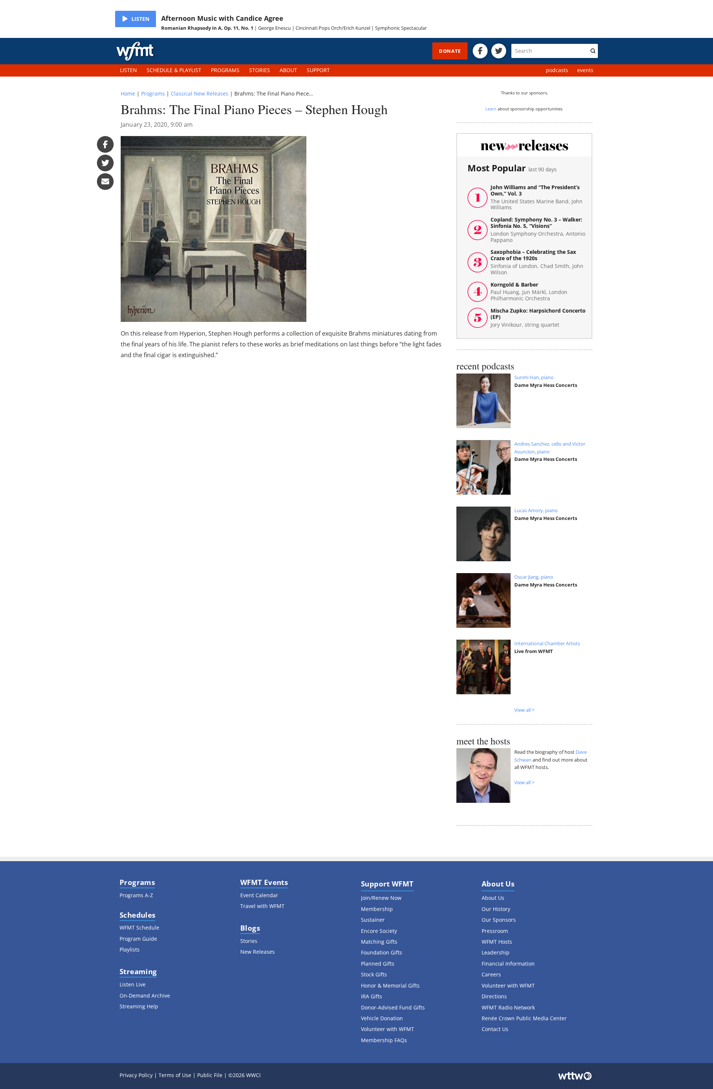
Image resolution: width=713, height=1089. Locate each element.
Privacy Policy (136, 1075)
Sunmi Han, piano (534, 377)
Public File (209, 1075)
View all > (524, 710)
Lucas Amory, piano (536, 510)
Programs (153, 93)
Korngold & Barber (529, 292)
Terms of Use (175, 1075)
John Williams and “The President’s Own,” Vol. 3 (537, 197)
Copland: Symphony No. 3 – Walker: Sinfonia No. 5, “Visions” (538, 230)
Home (128, 93)
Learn (491, 109)
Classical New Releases (199, 93)
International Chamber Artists (547, 643)
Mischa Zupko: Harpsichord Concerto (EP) (538, 318)
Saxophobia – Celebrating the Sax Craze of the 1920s (537, 262)
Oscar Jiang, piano (533, 576)
